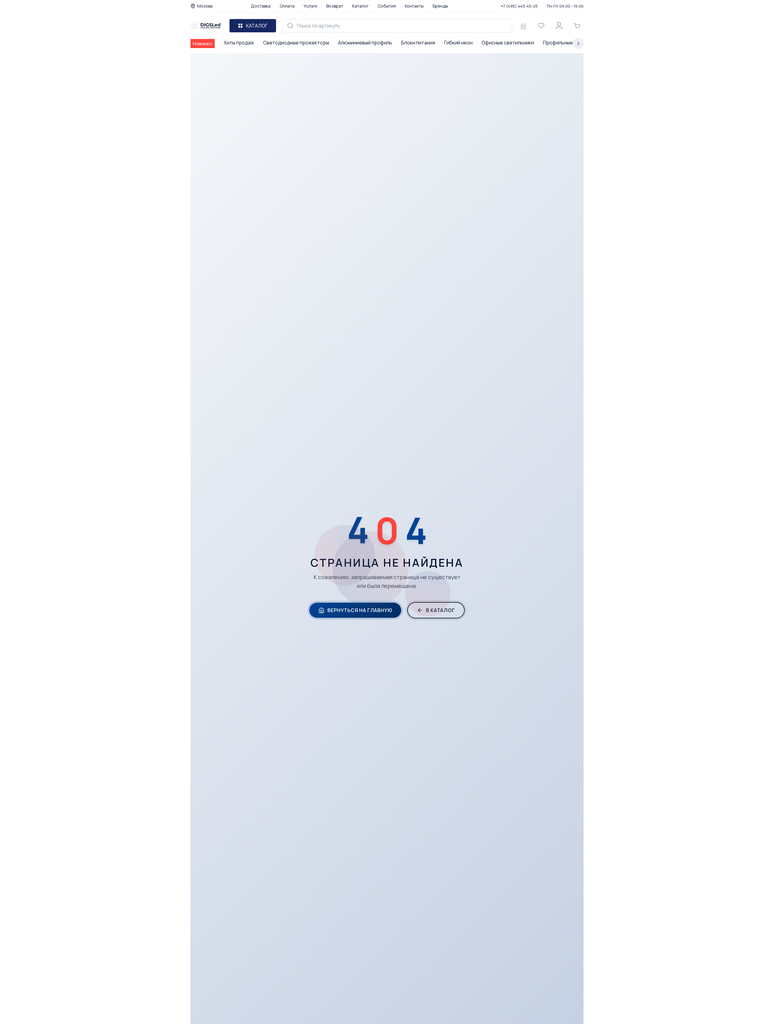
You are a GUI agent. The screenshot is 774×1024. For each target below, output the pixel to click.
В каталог (440, 610)
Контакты (414, 6)
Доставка (261, 6)
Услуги (310, 6)
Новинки (202, 43)
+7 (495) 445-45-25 (519, 6)
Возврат (334, 6)
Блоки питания (418, 42)
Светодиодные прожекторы (296, 42)
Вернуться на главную (359, 610)
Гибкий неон (458, 42)
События (387, 6)
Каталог (360, 6)
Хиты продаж (239, 42)
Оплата (287, 6)
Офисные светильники (508, 42)
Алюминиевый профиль (365, 42)
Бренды (440, 6)
